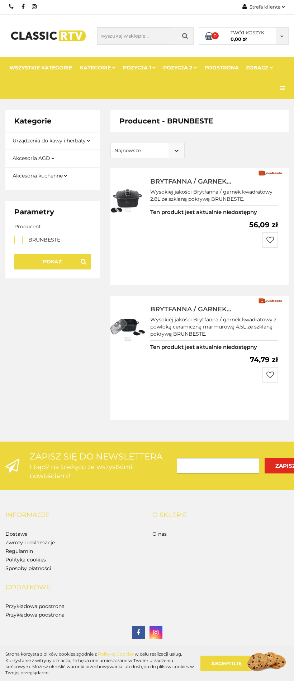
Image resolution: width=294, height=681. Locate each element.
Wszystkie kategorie (40, 67)
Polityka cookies (25, 559)
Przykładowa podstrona (35, 606)
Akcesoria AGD (32, 158)
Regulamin (19, 551)
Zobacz (258, 67)
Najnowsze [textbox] (127, 150)
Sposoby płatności (28, 568)
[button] (27, 515)
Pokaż (52, 261)
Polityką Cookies (116, 654)
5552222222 (11, 6)
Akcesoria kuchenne (38, 175)
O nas (159, 534)
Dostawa (16, 534)
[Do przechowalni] (270, 240)
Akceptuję (226, 663)
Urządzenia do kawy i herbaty (50, 140)
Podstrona (221, 67)
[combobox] (147, 150)
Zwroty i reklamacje (30, 542)
